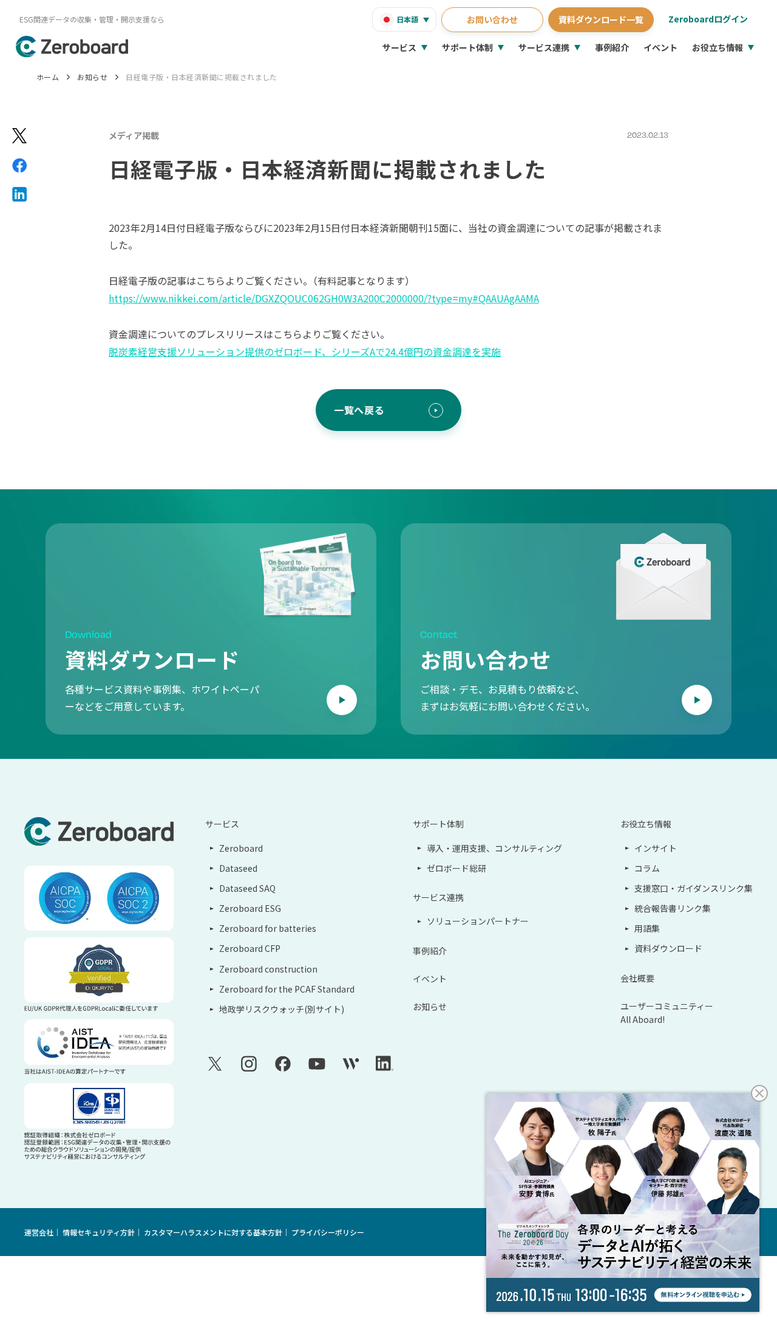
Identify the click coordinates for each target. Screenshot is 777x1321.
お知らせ (92, 77)
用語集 (647, 928)
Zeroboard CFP (249, 948)
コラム (647, 868)
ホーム (47, 77)
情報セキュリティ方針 (99, 1232)
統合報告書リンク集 (672, 908)
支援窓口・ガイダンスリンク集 (693, 888)
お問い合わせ (492, 19)
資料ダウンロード (668, 948)
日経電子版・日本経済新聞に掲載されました (201, 77)
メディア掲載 (134, 135)
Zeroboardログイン (708, 19)
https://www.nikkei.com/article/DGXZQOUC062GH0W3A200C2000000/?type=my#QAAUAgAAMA (324, 298)
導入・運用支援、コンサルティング (494, 848)
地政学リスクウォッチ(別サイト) (281, 1009)
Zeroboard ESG (250, 908)
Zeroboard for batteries (267, 928)
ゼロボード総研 (456, 868)
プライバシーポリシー (327, 1232)
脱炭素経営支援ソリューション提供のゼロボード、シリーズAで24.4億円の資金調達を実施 (305, 351)
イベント (660, 47)
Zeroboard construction (268, 969)
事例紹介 (612, 47)
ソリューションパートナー (478, 921)
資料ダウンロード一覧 (600, 19)
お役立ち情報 (717, 47)
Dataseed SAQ (247, 888)
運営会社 (38, 1232)
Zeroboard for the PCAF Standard (287, 989)
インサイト (655, 848)
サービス (399, 47)
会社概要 (637, 978)
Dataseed (238, 868)
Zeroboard (241, 848)
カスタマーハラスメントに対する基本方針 (213, 1232)
